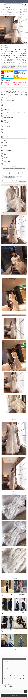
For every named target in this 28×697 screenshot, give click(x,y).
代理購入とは (7, 80)
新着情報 (8, 8)
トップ (2, 8)
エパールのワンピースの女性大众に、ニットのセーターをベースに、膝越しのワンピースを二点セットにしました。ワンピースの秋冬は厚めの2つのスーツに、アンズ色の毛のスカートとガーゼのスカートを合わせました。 (14, 12)
